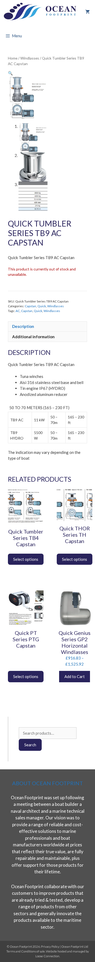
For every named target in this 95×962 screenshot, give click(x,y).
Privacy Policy (50, 947)
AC (18, 311)
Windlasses (29, 58)
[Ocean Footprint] (41, 12)
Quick (41, 306)
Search (30, 744)
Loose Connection (47, 956)
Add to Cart (74, 676)
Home (12, 58)
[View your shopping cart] (87, 12)
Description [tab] (23, 326)
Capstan (30, 306)
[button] (10, 73)
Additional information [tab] (33, 336)
